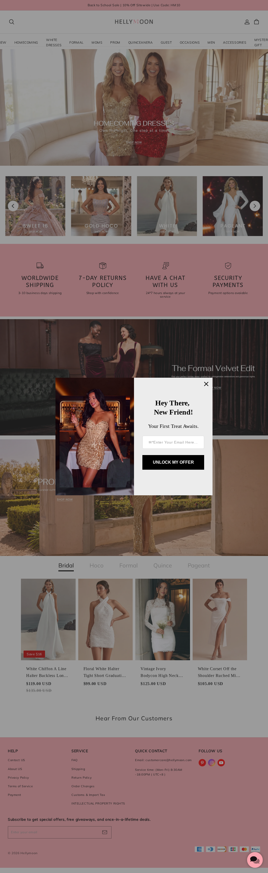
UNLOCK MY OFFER (173, 462)
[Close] (206, 384)
